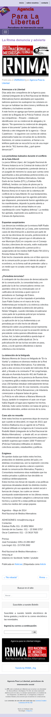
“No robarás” (11, 577)
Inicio (21, 3)
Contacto (44, 3)
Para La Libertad (25, 19)
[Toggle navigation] (5, 32)
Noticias (18, 564)
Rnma (42, 577)
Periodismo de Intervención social (25, 27)
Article (43, 564)
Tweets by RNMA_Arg (25, 668)
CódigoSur (29, 710)
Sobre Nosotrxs (32, 3)
